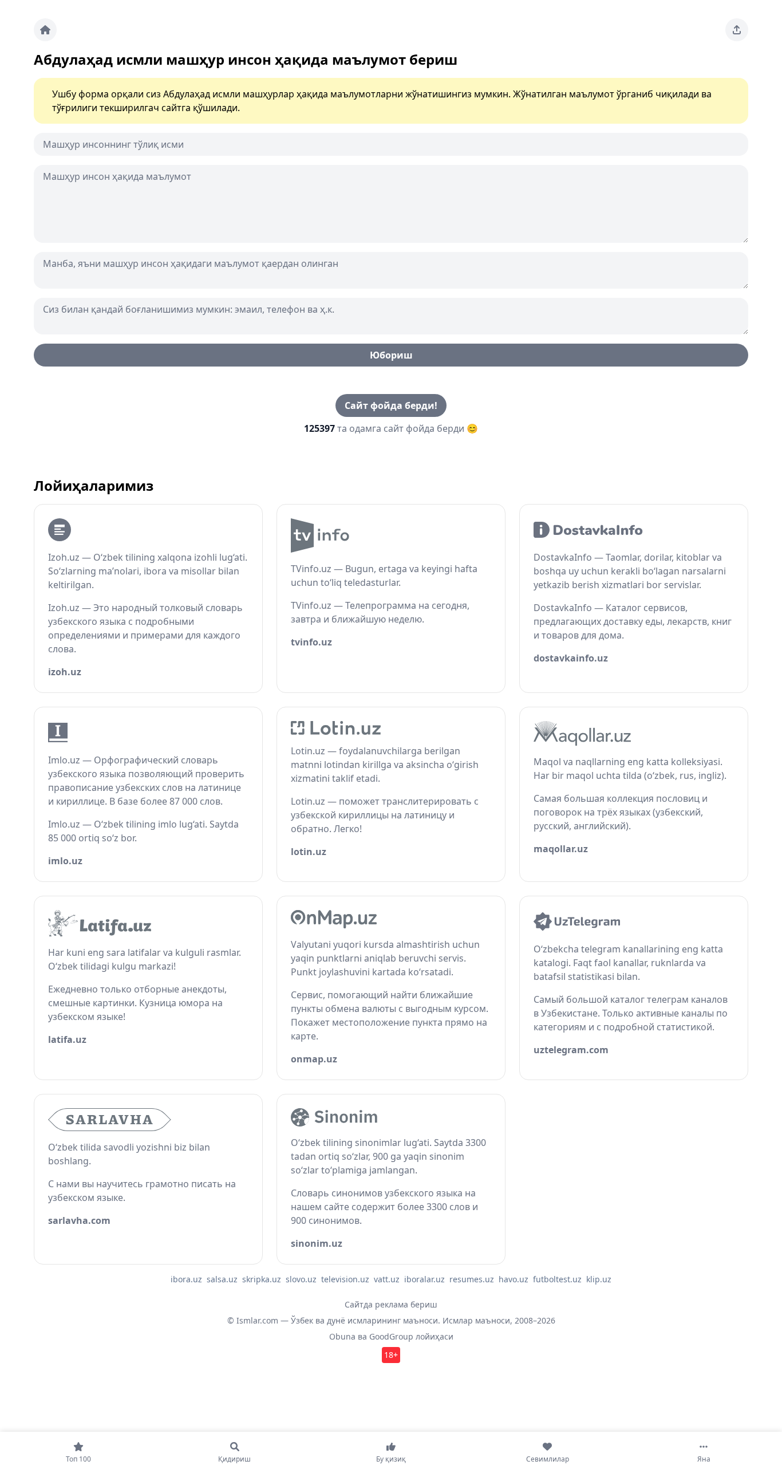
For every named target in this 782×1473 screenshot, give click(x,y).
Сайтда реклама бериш (391, 1304)
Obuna (342, 1336)
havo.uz (513, 1279)
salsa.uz (222, 1279)
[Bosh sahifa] (45, 29)
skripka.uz (261, 1279)
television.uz (345, 1279)
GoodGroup (391, 1336)
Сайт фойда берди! (391, 405)
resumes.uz (471, 1279)
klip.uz (598, 1279)
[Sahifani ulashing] (736, 29)
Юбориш (391, 355)
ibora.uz (186, 1279)
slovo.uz (301, 1279)
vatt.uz (387, 1279)
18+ (391, 1354)
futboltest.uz (557, 1279)
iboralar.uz (424, 1279)
